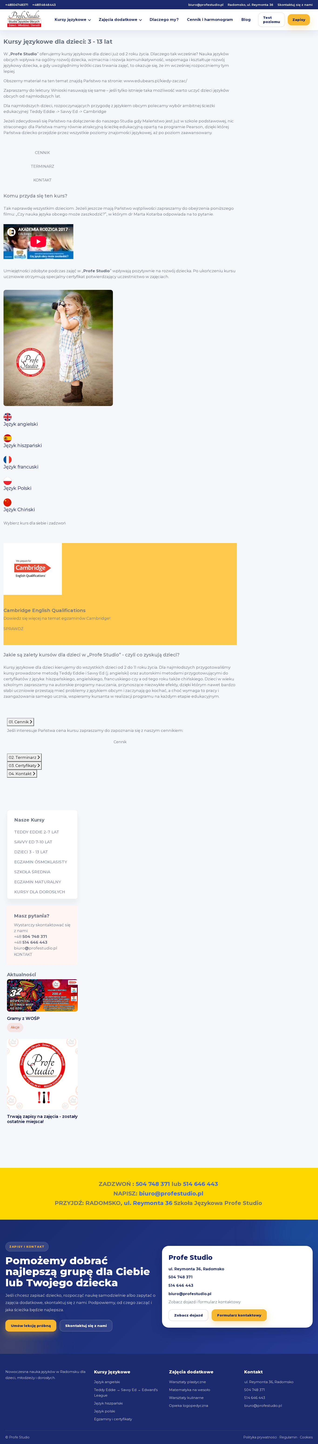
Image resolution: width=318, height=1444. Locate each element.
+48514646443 (44, 5)
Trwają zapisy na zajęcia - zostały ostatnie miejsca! (42, 1119)
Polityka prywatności (260, 1437)
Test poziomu (271, 19)
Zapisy (298, 19)
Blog (246, 19)
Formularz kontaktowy (239, 1315)
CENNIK (42, 153)
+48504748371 (16, 5)
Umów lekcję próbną (31, 1325)
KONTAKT (42, 180)
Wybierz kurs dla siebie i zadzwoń (34, 523)
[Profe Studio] (26, 19)
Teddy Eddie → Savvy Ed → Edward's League (126, 1393)
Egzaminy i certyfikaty (113, 1419)
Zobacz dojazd (188, 1315)
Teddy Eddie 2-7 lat (36, 832)
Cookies (306, 1437)
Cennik (120, 742)
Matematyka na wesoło (189, 1390)
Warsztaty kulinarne (186, 1397)
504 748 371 (153, 1184)
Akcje (15, 1027)
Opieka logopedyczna (188, 1405)
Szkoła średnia (32, 872)
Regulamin (288, 1437)
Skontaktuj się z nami (295, 5)
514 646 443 (200, 1184)
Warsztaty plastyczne (187, 1382)
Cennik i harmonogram (210, 19)
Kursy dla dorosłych (39, 892)
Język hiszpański (108, 1403)
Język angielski (107, 1382)
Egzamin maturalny (37, 882)
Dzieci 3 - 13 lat (31, 852)
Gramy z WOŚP (23, 1018)
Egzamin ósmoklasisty (40, 862)
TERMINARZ (42, 166)
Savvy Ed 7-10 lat (33, 842)
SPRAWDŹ (13, 629)
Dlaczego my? (164, 19)
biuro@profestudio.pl (205, 5)
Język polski (104, 1411)
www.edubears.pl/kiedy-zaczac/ (155, 81)
